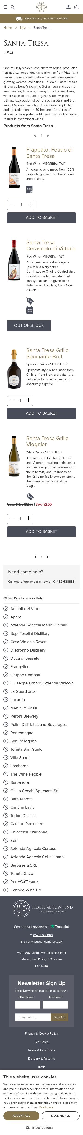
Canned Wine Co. (25, 890)
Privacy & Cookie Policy (41, 1034)
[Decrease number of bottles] (11, 205)
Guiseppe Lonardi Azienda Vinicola (41, 683)
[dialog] (41, 1102)
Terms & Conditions (41, 1050)
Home (7, 28)
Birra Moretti (21, 798)
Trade (42, 1067)
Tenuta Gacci (21, 873)
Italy (23, 28)
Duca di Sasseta (24, 658)
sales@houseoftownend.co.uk (43, 942)
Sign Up (59, 1017)
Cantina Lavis (21, 807)
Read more (46, 1107)
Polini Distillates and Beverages (38, 724)
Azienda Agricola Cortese (32, 848)
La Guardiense (22, 691)
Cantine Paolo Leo (26, 823)
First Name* (27, 997)
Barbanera (19, 782)
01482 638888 (63, 582)
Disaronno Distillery (27, 650)
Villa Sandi (19, 757)
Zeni (13, 840)
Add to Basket (41, 217)
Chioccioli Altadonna (28, 832)
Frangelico (19, 666)
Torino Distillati (22, 815)
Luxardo (17, 699)
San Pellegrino (23, 741)
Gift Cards (42, 1042)
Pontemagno (21, 732)
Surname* (55, 997)
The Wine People (25, 774)
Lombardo (19, 765)
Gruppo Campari (24, 674)
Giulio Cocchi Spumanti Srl (34, 790)
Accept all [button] (21, 1116)
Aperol (15, 617)
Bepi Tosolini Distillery (29, 633)
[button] (41, 1127)
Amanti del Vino (24, 608)
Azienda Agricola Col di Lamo (36, 856)
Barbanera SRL (23, 865)
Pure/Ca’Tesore (23, 881)
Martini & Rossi (23, 708)
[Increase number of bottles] (31, 205)
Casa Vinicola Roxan (28, 641)
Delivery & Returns (41, 1059)
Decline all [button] (60, 1116)
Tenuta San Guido (25, 749)
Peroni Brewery (23, 716)
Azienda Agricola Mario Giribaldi (38, 625)
